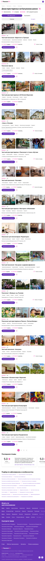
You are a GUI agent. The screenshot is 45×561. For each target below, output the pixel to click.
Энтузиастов (35, 514)
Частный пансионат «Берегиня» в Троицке (15, 37)
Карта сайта (4, 554)
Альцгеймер (8, 210)
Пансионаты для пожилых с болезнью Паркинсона (11, 483)
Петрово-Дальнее (20, 517)
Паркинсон (13, 68)
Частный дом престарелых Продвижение (15, 435)
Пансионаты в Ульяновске (19, 538)
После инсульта (21, 154)
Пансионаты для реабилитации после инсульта (10, 481)
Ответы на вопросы (33, 544)
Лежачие (34, 39)
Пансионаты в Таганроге (7, 538)
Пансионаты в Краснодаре (7, 531)
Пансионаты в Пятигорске (7, 533)
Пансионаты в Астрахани (22, 524)
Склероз (3, 68)
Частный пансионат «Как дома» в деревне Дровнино (18, 265)
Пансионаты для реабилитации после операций (31, 483)
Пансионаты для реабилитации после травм (27, 485)
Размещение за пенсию (6, 494)
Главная (3, 6)
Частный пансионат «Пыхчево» (12, 180)
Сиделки (25, 97)
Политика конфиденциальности (14, 554)
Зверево (28, 517)
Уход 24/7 (19, 182)
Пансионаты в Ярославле (7, 540)
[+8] (22, 86)
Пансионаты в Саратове (7, 535)
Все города (39, 517)
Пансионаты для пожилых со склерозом (29, 481)
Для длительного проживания (17, 39)
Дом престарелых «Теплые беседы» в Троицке (25, 464)
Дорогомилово (14, 508)
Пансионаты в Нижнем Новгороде (21, 531)
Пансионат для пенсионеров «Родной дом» (15, 237)
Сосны (13, 517)
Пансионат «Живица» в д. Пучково (12, 293)
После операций (15, 97)
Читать (39, 44)
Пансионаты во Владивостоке (35, 524)
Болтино (33, 517)
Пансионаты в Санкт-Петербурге (8, 524)
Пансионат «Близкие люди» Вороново (14, 377)
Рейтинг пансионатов (12, 544)
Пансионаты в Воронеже (19, 526)
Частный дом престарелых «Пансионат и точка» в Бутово (20, 152)
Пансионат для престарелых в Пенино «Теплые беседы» (19, 321)
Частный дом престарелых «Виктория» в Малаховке (18, 208)
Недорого (8, 68)
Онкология (30, 39)
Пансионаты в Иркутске (18, 528)
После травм (9, 97)
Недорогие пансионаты (24, 489)
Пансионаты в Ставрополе (28, 535)
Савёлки (8, 508)
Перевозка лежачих (13, 492)
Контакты (23, 544)
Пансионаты (9, 6)
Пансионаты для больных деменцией (8, 478)
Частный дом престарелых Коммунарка (14, 406)
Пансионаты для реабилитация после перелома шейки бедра (29, 478)
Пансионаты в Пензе (34, 531)
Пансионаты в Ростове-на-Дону (20, 533)
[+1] (22, 172)
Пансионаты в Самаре (33, 533)
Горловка (8, 517)
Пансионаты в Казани (28, 528)
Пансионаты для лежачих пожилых (8, 487)
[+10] (22, 115)
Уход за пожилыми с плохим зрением (25, 474)
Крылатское (22, 508)
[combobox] (33, 15)
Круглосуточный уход (35, 489)
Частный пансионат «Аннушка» (12, 349)
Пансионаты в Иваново (6, 528)
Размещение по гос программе (27, 496)
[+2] (22, 285)
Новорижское (27, 514)
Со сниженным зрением (6, 39)
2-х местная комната (5, 125)
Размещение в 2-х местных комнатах (26, 492)
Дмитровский (35, 508)
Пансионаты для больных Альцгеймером (9, 485)
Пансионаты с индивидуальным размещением (10, 496)
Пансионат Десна (7, 66)
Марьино (28, 508)
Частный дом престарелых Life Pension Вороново (17, 95)
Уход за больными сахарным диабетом (9, 474)
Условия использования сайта (27, 554)
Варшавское (14, 514)
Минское (21, 514)
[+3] (22, 29)
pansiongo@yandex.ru (19, 553)
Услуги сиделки (4, 492)
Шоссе (14, 6)
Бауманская (30, 511)
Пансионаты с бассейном (21, 487)
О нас (3, 544)
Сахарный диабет (9, 154)
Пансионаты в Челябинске (31, 538)
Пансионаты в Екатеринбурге (32, 526)
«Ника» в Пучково (7, 123)
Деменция (25, 39)
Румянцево (37, 511)
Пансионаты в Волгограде (7, 526)
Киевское (8, 514)
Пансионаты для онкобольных (19, 476)
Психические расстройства (7, 476)
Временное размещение (6, 238)
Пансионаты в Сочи (17, 535)
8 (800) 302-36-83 (5, 553)
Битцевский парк (9, 511)
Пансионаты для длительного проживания (20, 494)
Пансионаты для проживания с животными (9, 489)
